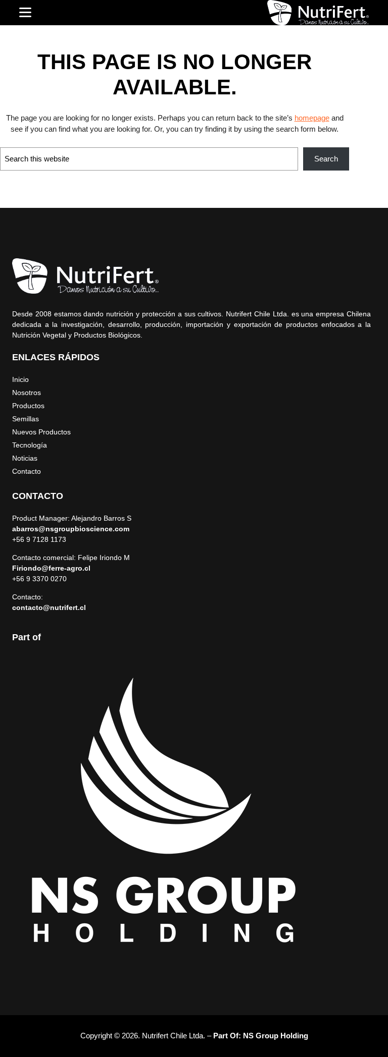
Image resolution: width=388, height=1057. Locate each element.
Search (326, 158)
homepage (312, 118)
